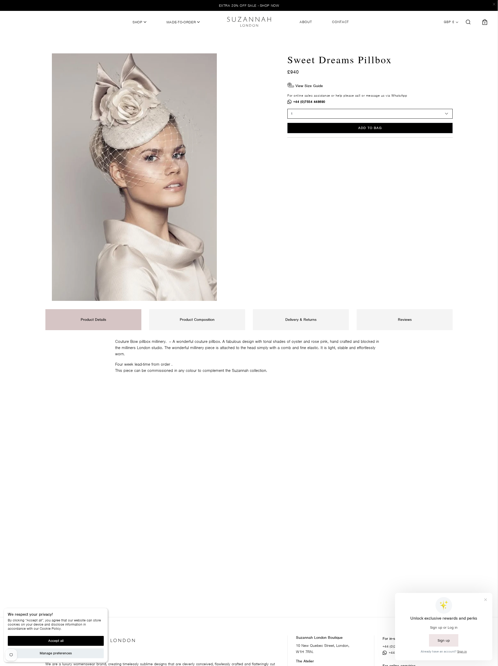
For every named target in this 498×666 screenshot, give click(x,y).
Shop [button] (138, 22)
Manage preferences (56, 653)
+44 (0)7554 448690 (309, 102)
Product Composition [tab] (197, 319)
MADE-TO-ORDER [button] (182, 22)
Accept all (56, 641)
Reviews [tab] (405, 319)
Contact (340, 22)
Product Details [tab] (93, 319)
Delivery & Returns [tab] (300, 319)
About (306, 22)
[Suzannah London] (249, 22)
